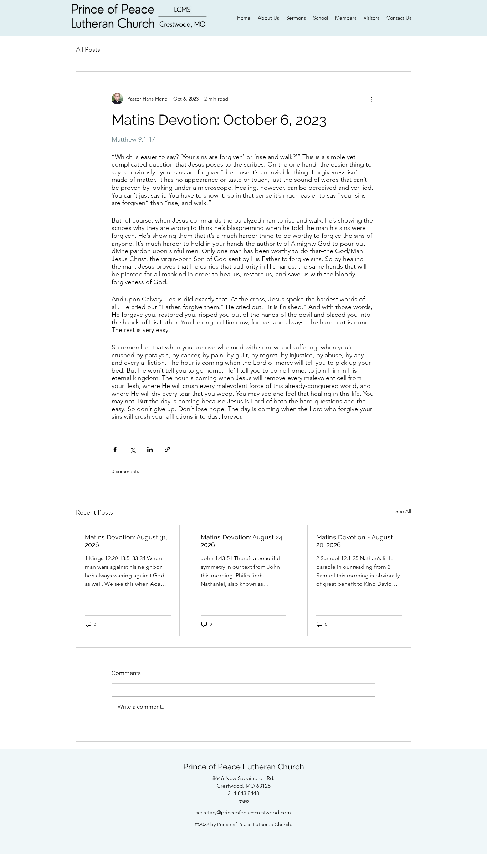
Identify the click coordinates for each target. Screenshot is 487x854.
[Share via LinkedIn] (150, 449)
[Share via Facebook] (115, 449)
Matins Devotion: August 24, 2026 (242, 540)
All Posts (88, 49)
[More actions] (371, 98)
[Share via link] (167, 449)
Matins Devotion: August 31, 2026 (126, 540)
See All (403, 511)
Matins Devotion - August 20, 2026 (354, 540)
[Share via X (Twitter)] (132, 449)
